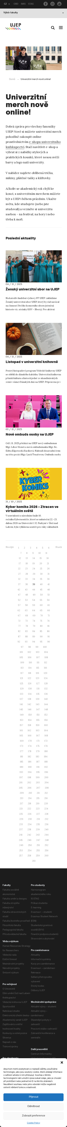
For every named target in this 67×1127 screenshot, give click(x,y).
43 (26, 589)
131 (38, 688)
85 (41, 631)
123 (37, 678)
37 (19, 584)
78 (26, 626)
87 (19, 636)
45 (41, 589)
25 (41, 568)
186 (29, 761)
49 (34, 594)
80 (41, 626)
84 (33, 631)
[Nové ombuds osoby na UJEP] (34, 411)
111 (38, 662)
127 (38, 683)
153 (21, 720)
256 (46, 850)
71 (49, 615)
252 (46, 845)
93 (26, 641)
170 (30, 740)
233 (21, 824)
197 (21, 777)
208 (47, 787)
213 (21, 798)
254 (29, 850)
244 (46, 834)
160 (46, 725)
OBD (16, 4)
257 (21, 855)
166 (29, 735)
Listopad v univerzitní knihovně (32, 362)
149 (22, 714)
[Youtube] (59, 4)
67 (19, 615)
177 (21, 751)
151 (38, 714)
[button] (62, 1062)
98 (29, 647)
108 (46, 657)
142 (29, 704)
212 (46, 793)
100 (45, 647)
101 (21, 652)
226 (29, 814)
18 (27, 563)
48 (26, 594)
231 (38, 819)
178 (29, 751)
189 (21, 767)
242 (29, 834)
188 (46, 761)
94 (33, 641)
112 (45, 662)
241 (21, 834)
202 (29, 782)
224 (46, 808)
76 (48, 620)
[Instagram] (52, 4)
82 (19, 631)
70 (41, 615)
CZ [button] (5, 4)
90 (41, 636)
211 (38, 793)
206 (29, 787)
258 (29, 855)
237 (21, 829)
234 (29, 824)
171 (38, 740)
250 (30, 845)
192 (46, 767)
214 (29, 798)
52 (19, 600)
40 (41, 584)
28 (26, 573)
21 (48, 563)
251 (38, 845)
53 (26, 600)
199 (38, 777)
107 (38, 657)
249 (21, 845)
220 (46, 803)
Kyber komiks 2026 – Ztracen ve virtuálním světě (32, 509)
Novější (10, 547)
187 (38, 761)
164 (46, 730)
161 (21, 730)
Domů (12, 79)
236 (46, 824)
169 (22, 740)
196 (46, 772)
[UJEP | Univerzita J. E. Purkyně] (13, 26)
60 (41, 605)
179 (38, 751)
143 (37, 704)
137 (21, 699)
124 (45, 678)
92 (19, 641)
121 (21, 678)
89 (33, 636)
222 (29, 808)
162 (29, 730)
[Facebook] (45, 4)
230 (30, 819)
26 (48, 568)
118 (29, 673)
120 (45, 673)
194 (29, 772)
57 (19, 605)
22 (19, 568)
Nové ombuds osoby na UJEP (30, 434)
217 (21, 803)
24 (33, 568)
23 (26, 568)
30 (41, 573)
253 (21, 850)
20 (41, 563)
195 (38, 772)
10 (39, 553)
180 (46, 751)
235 (38, 824)
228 (46, 814)
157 (21, 725)
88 (26, 636)
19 (33, 563)
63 (26, 610)
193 (21, 772)
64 (33, 610)
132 (46, 688)
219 (37, 803)
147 (38, 709)
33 (26, 579)
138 (29, 699)
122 (29, 678)
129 (22, 688)
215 (38, 798)
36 (48, 579)
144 (46, 704)
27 (19, 573)
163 (37, 730)
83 (26, 631)
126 (29, 683)
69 (34, 615)
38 (26, 584)
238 (29, 829)
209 (22, 793)
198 (29, 777)
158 (29, 725)
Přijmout (33, 1097)
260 (46, 855)
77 (19, 626)
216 (46, 798)
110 (30, 662)
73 (26, 620)
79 (34, 626)
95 (41, 641)
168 (46, 735)
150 (30, 714)
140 (46, 699)
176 (46, 746)
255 (38, 850)
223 (38, 808)
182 (29, 756)
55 (41, 600)
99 (37, 647)
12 (20, 558)
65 (41, 610)
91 (48, 636)
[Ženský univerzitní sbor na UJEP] (34, 266)
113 (22, 667)
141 (21, 704)
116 (45, 667)
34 (33, 579)
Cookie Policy (33, 1123)
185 (21, 761)
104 (46, 652)
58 (26, 605)
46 (48, 589)
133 (21, 693)
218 (29, 803)
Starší (58, 547)
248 (47, 840)
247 (38, 840)
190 (30, 767)
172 (46, 740)
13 (27, 558)
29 (34, 573)
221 (21, 808)
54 (33, 600)
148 (46, 709)
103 (37, 652)
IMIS (23, 4)
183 (37, 756)
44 (33, 589)
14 (34, 558)
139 (37, 699)
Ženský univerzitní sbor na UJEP (32, 289)
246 (29, 840)
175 (38, 746)
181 (21, 756)
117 (21, 673)
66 (48, 610)
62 (19, 610)
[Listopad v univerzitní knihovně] (34, 339)
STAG (31, 4)
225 (21, 814)
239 (38, 829)
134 (29, 693)
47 (19, 594)
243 (38, 834)
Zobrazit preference (33, 1115)
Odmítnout (33, 1106)
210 (30, 793)
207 (38, 787)
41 (48, 584)
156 (46, 720)
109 (22, 662)
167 (38, 735)
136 (46, 693)
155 (38, 720)
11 (46, 553)
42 (19, 589)
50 (41, 594)
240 (46, 829)
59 (33, 605)
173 (21, 746)
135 (38, 693)
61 (48, 605)
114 (29, 667)
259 (38, 855)
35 (41, 579)
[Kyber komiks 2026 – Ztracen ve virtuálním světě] (34, 484)
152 (46, 714)
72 (19, 620)
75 (41, 620)
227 (38, 814)
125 (21, 683)
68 (26, 615)
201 (21, 782)
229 (21, 819)
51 (49, 594)
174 (29, 746)
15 (41, 558)
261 (34, 860)
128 (46, 683)
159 (37, 725)
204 (46, 782)
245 (21, 840)
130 (30, 688)
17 (20, 563)
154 (29, 720)
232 (46, 819)
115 (37, 667)
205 (21, 787)
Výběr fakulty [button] (10, 13)
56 (48, 600)
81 (48, 626)
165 (21, 735)
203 (38, 782)
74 (33, 620)
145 (21, 709)
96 (48, 641)
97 (22, 647)
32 (19, 579)
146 (29, 709)
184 (45, 756)
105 (21, 657)
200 (46, 777)
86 (48, 631)
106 (29, 657)
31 (48, 573)
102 (29, 652)
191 (38, 767)
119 (37, 673)
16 (48, 558)
